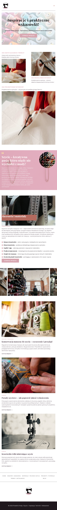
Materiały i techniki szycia (31, 476)
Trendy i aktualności (18, 478)
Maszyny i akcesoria (8, 339)
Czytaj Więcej (7, 353)
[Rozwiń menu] (54, 6)
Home (4, 476)
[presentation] (28, 319)
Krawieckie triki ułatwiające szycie (17, 454)
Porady (4, 395)
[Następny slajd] (56, 282)
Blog (44, 478)
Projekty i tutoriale (48, 476)
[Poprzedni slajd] (1, 282)
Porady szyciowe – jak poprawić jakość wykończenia (25, 398)
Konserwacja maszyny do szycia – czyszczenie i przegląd (27, 341)
